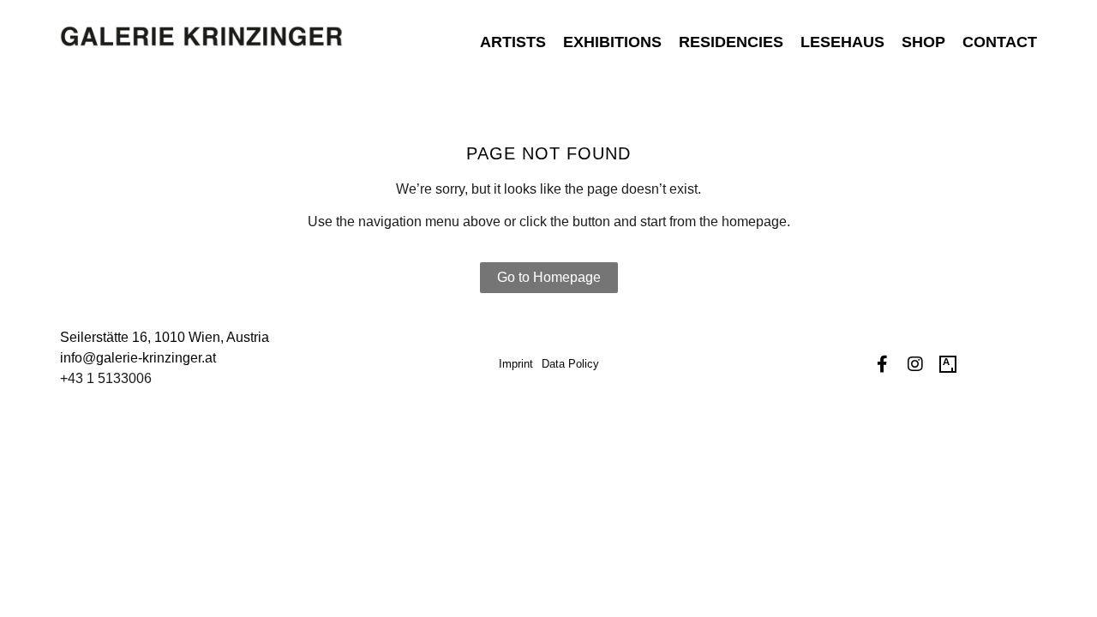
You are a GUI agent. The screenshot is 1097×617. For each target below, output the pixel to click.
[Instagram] (915, 364)
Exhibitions (612, 42)
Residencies (731, 42)
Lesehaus (842, 42)
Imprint (516, 363)
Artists (513, 42)
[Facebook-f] (883, 364)
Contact (999, 42)
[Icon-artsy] (948, 364)
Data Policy (570, 363)
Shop (923, 42)
